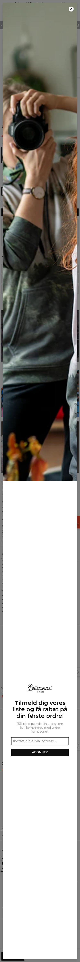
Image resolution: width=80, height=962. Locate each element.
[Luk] (71, 9)
